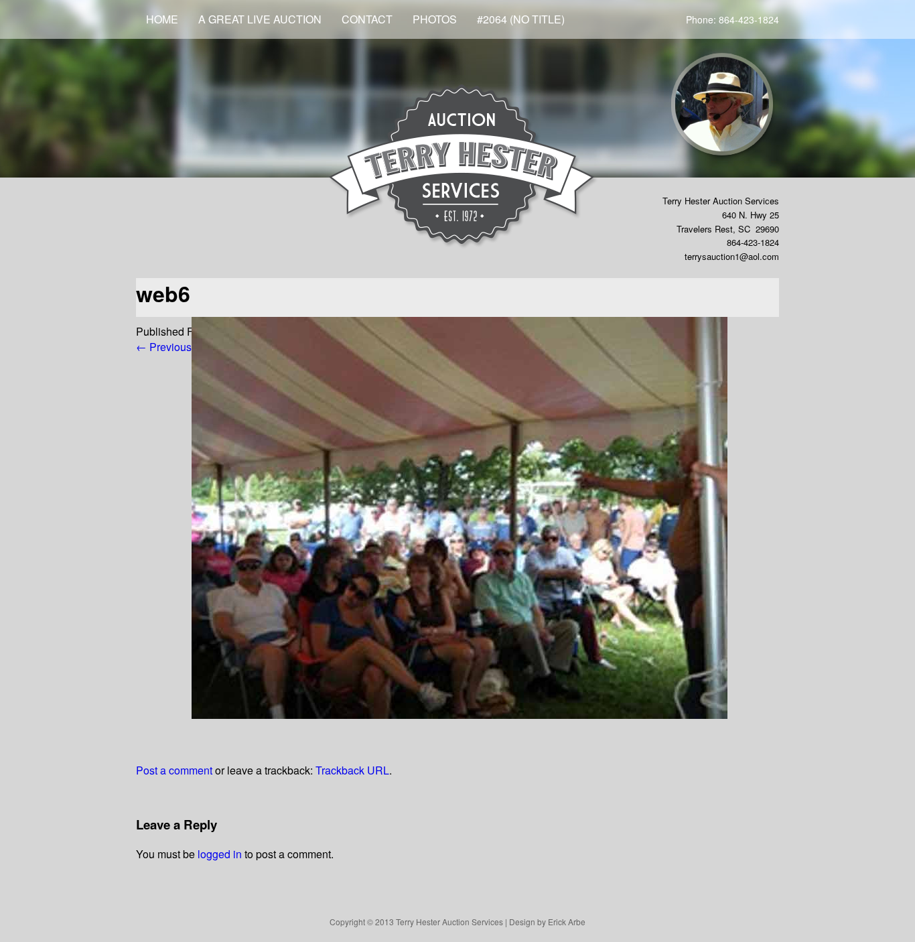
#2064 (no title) (521, 19)
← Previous (164, 346)
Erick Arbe (566, 921)
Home (162, 19)
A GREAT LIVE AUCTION (260, 19)
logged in (220, 854)
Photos (435, 19)
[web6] (459, 714)
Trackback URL (352, 770)
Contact (367, 19)
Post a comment (174, 770)
